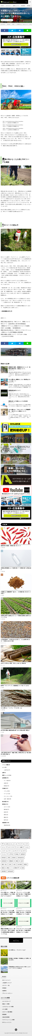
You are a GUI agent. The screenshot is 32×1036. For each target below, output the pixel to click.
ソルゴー (4, 850)
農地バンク (9, 867)
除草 (5, 820)
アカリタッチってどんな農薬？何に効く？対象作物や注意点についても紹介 (23, 930)
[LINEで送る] (27, 30)
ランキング (4, 854)
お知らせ (8, 843)
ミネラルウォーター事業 (7, 1006)
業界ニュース (16, 5)
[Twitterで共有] (12, 30)
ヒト (3, 767)
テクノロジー (7, 796)
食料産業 (4, 871)
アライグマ (20, 843)
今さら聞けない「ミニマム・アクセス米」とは (11, 708)
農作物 (28, 5)
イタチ (26, 843)
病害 (5, 812)
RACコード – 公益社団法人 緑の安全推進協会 (13, 323)
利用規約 (4, 988)
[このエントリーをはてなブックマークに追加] (20, 30)
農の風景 (4, 801)
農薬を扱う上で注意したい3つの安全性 (18, 401)
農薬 (10, 20)
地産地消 (23, 854)
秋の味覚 (20, 864)
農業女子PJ (16, 867)
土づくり (4, 642)
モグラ (24, 850)
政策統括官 (4, 861)
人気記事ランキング (6, 982)
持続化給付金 (21, 857)
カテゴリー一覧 (5, 985)
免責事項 (4, 990)
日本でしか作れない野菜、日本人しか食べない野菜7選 (13, 663)
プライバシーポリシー (7, 993)
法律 (22, 861)
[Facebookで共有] (4, 30)
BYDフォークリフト (6, 1022)
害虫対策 (6, 825)
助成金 (5, 785)
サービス (6, 793)
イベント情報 (5, 764)
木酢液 (16, 861)
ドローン (10, 850)
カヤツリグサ (11, 847)
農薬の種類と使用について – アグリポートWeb (14, 334)
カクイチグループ (6, 1001)
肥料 (3, 595)
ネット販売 (6, 780)
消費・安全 (4, 864)
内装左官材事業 (5, 1017)
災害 (10, 864)
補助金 (3, 867)
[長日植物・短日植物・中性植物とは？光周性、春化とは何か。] (4, 961)
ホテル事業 (4, 1009)
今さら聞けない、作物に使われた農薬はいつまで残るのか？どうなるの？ (8, 894)
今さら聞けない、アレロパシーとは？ (17, 950)
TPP (3, 843)
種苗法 (25, 864)
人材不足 (6, 770)
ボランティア (17, 850)
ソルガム (27, 847)
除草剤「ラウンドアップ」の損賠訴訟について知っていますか (15, 685)
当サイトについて (6, 980)
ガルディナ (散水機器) (7, 1011)
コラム (3, 665)
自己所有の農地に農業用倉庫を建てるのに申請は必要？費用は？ (15, 730)
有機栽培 (11, 861)
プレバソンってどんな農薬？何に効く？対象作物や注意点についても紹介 (23, 894)
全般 (5, 783)
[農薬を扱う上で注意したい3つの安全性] (4, 403)
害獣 (9, 857)
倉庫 (3, 732)
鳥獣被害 (4, 822)
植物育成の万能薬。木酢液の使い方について (11, 545)
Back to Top (16, 940)
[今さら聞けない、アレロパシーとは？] (4, 952)
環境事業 (4, 1014)
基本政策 (4, 857)
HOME (2, 5)
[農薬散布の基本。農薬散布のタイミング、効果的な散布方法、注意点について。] (4, 369)
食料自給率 (10, 871)
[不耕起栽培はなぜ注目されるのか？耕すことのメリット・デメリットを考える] (4, 969)
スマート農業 (19, 847)
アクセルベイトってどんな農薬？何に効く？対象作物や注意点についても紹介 (23, 912)
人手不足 (11, 854)
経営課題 (23, 5)
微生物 (5, 809)
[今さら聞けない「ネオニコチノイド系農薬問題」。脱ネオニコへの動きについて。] (4, 412)
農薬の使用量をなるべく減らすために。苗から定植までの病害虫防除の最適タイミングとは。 (8, 931)
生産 (14, 864)
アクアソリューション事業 (8, 1019)
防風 (23, 867)
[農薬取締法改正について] (4, 393)
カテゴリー (8, 5)
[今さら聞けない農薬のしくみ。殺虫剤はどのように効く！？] (4, 382)
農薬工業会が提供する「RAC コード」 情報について (15, 321)
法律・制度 (6, 798)
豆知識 (3, 788)
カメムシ (4, 847)
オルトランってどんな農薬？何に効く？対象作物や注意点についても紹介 (8, 912)
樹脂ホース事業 (5, 1004)
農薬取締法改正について (15, 390)
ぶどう (13, 843)
